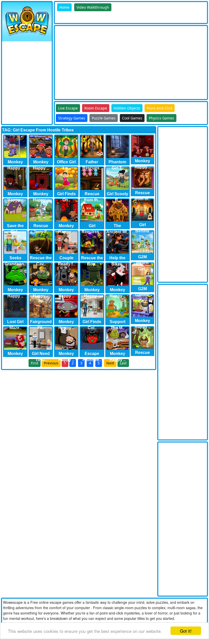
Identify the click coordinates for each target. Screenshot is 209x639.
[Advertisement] (132, 61)
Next (110, 363)
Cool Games (132, 118)
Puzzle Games (103, 118)
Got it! (186, 631)
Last (123, 363)
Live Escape (68, 108)
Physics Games (161, 118)
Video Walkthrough (92, 7)
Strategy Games (71, 118)
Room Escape (95, 108)
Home (64, 7)
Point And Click (159, 108)
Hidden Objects (127, 108)
